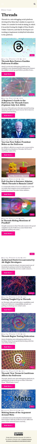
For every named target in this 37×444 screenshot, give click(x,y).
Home (4, 10)
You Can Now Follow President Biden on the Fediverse (16, 143)
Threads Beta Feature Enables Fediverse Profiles (15, 62)
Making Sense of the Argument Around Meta (16, 413)
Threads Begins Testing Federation (17, 336)
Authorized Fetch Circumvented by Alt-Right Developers (18, 261)
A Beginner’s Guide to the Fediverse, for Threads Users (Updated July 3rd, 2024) (14, 102)
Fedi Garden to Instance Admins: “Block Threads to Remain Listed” (17, 182)
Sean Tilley (5, 59)
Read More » (8, 74)
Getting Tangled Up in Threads (16, 299)
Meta (13, 22)
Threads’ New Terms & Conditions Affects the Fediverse (17, 374)
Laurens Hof (6, 410)
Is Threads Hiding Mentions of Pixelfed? (15, 221)
